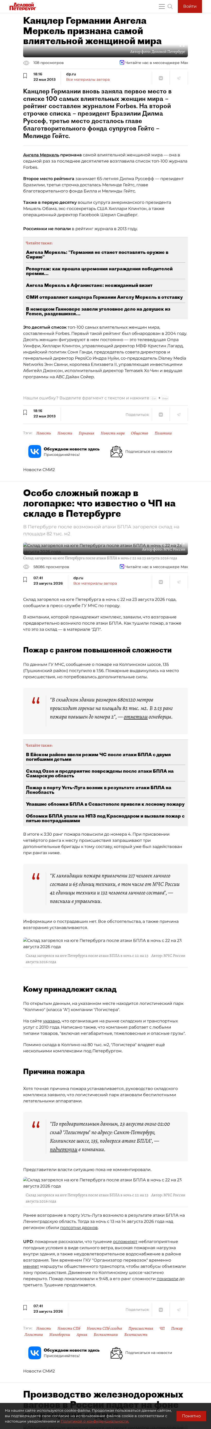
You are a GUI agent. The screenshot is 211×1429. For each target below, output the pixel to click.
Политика (163, 433)
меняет (31, 1266)
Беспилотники (106, 1334)
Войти (190, 6)
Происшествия (140, 1328)
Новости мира (113, 433)
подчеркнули (63, 1149)
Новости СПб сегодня (104, 1328)
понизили (167, 1278)
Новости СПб (68, 1328)
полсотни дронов (79, 1227)
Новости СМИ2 (39, 469)
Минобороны (59, 1334)
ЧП (162, 1328)
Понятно (191, 1416)
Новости (64, 433)
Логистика (33, 1334)
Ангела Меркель (41, 154)
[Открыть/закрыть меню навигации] (162, 6)
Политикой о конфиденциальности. (95, 1421)
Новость (43, 433)
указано (51, 1021)
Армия (82, 1334)
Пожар (176, 1328)
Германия (86, 433)
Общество (139, 433)
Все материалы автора (88, 79)
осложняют (125, 1241)
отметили (136, 717)
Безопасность (135, 1334)
